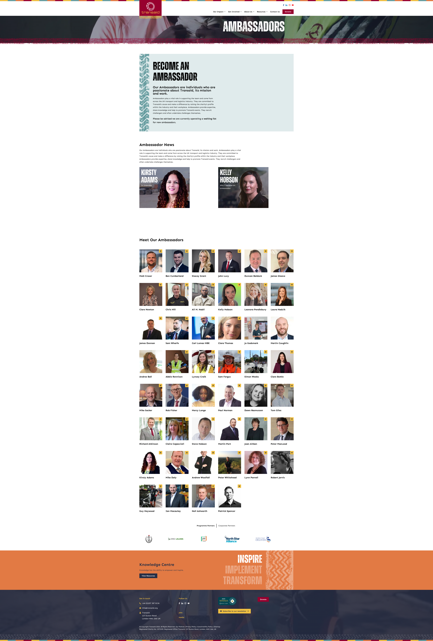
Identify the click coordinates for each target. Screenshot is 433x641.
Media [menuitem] (181, 617)
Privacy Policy (191, 627)
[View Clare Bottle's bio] (292, 352)
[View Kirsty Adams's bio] (160, 452)
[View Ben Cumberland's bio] (187, 251)
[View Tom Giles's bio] (292, 385)
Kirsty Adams (149, 176)
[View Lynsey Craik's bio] (213, 352)
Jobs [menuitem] (180, 613)
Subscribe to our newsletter (234, 611)
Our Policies (180, 627)
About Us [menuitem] (248, 12)
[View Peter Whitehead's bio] (239, 452)
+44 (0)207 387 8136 (150, 603)
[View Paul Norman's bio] (239, 385)
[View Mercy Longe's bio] (213, 385)
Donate (263, 599)
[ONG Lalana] (176, 539)
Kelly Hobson (229, 176)
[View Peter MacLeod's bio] (292, 419)
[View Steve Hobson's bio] (213, 419)
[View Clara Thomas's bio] (239, 318)
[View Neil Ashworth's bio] (213, 486)
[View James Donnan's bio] (160, 318)
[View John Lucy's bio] (239, 251)
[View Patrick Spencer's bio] (239, 486)
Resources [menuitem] (261, 12)
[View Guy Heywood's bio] (160, 486)
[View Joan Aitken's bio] (265, 419)
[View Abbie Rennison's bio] (187, 352)
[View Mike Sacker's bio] (160, 385)
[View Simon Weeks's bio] (265, 352)
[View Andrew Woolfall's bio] (213, 452)
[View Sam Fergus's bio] (239, 352)
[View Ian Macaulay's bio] (187, 486)
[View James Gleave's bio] (292, 251)
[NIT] (149, 539)
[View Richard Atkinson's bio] (160, 419)
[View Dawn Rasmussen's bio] (265, 385)
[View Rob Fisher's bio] (187, 385)
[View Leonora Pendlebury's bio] (265, 284)
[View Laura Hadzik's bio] (292, 284)
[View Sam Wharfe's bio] (187, 318)
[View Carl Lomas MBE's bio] (213, 318)
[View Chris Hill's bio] (187, 284)
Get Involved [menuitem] (234, 12)
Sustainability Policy (205, 627)
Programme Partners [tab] (206, 526)
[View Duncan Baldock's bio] (265, 251)
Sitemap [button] (217, 627)
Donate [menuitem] (288, 12)
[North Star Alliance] (232, 539)
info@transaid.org (150, 608)
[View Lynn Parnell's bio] (265, 452)
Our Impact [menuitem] (218, 12)
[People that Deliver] (263, 539)
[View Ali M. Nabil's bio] (213, 284)
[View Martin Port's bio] (239, 419)
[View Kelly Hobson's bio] (239, 284)
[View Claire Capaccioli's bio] (187, 419)
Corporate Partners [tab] (226, 526)
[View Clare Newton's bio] (160, 284)
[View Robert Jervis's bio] (292, 452)
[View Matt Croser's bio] (160, 251)
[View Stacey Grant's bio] (213, 251)
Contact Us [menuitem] (275, 12)
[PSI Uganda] (204, 539)
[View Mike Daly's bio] (187, 452)
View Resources (148, 576)
